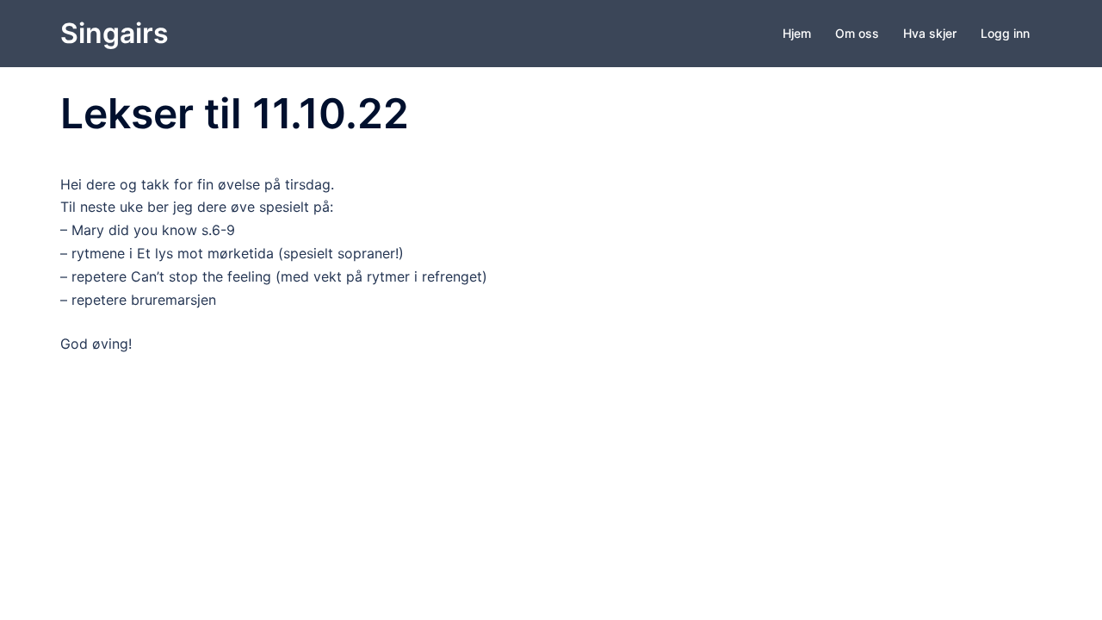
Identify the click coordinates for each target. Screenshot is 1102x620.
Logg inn (1005, 33)
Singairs (114, 33)
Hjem (797, 33)
